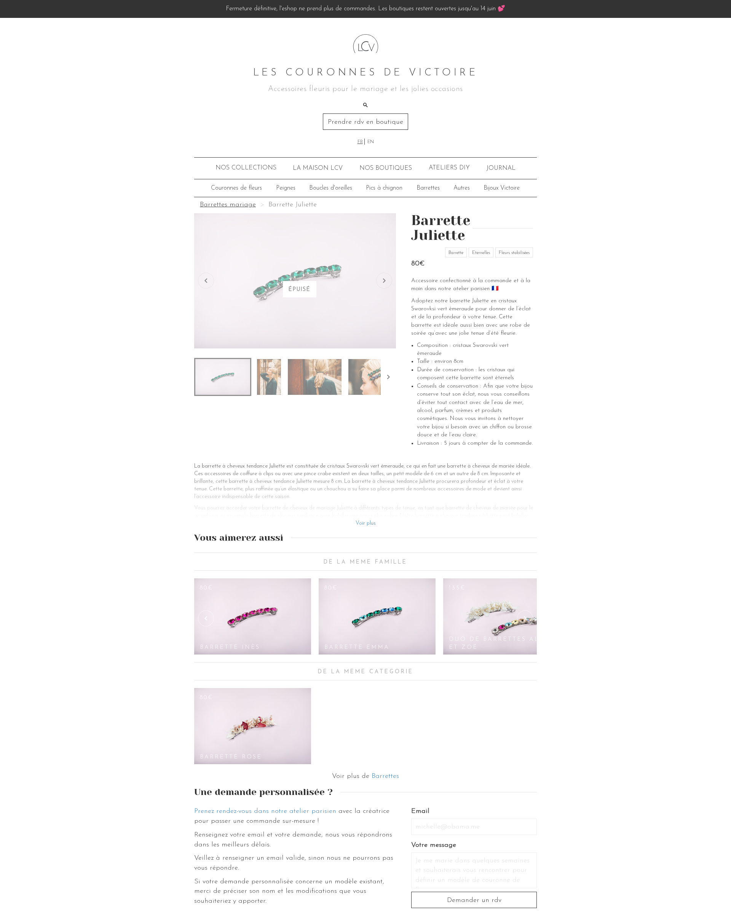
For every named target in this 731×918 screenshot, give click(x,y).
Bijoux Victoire (502, 188)
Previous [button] (206, 618)
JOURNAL (501, 168)
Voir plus (366, 523)
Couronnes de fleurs (236, 188)
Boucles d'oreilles (330, 188)
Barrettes (428, 188)
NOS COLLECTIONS (245, 168)
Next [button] (525, 618)
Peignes (285, 188)
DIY (449, 168)
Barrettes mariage (228, 204)
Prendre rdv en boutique (365, 122)
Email (420, 811)
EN (370, 142)
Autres (461, 188)
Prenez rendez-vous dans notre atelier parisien (265, 811)
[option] (252, 616)
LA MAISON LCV (318, 168)
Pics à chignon (384, 188)
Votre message (433, 845)
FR (360, 142)
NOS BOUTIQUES (385, 168)
